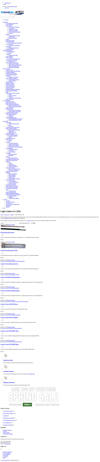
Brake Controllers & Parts (14, 105)
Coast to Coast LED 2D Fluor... (9, 304)
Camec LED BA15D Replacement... (10, 277)
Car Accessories (6, 100)
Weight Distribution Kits (11, 117)
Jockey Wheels (9, 57)
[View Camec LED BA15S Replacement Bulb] (10, 288)
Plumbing (8, 172)
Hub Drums (11, 131)
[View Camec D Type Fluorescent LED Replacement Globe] (13, 261)
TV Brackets (11, 28)
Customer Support (8, 371)
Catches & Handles (13, 135)
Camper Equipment (10, 133)
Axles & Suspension (10, 51)
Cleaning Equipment (10, 72)
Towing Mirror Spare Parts (11, 187)
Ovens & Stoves (9, 44)
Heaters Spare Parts (10, 40)
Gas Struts (8, 153)
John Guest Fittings (13, 173)
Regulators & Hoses (13, 149)
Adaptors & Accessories (14, 79)
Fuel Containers (9, 56)
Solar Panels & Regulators (11, 90)
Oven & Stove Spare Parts (14, 45)
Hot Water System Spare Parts (15, 43)
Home (2, 214)
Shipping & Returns (9, 382)
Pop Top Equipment (10, 179)
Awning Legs (9, 203)
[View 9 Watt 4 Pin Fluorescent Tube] (13, 248)
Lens (10, 124)
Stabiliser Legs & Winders (11, 60)
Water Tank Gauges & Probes (15, 65)
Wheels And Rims (13, 195)
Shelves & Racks (9, 88)
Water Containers (9, 99)
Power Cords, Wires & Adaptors (16, 146)
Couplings (8, 54)
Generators (8, 76)
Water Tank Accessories (14, 63)
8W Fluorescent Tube (8, 218)
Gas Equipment (9, 148)
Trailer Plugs (11, 115)
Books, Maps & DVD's (11, 102)
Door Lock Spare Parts (14, 170)
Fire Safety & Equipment (11, 74)
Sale (4, 208)
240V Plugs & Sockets (14, 144)
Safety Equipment (10, 107)
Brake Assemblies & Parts (14, 129)
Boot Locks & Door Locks (14, 168)
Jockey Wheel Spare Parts (14, 58)
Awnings (5, 199)
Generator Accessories (13, 77)
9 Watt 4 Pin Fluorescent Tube (9, 250)
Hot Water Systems (10, 41)
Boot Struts (11, 155)
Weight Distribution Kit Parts (15, 120)
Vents (7, 189)
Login (4, 4)
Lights (10, 162)
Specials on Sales (8, 360)
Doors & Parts (9, 139)
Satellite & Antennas (13, 29)
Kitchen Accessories (10, 83)
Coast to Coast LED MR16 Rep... (10, 344)
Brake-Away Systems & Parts (15, 106)
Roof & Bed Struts (13, 154)
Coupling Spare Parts (13, 55)
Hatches (7, 156)
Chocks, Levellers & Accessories (13, 71)
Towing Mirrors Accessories (15, 110)
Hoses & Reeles (12, 80)
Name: (2, 223)
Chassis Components (7, 50)
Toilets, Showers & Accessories (13, 93)
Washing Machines (10, 49)
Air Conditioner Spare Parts (12, 23)
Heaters (7, 39)
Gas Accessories (12, 151)
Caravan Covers (9, 69)
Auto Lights (8, 122)
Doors (10, 140)
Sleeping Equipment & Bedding (13, 89)
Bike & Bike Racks (10, 101)
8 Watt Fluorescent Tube (7, 232)
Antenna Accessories (13, 30)
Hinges (10, 137)
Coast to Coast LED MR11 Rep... (10, 331)
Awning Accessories (10, 202)
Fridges (7, 34)
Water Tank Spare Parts (14, 66)
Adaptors (11, 116)
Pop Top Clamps (12, 183)
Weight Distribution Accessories (15, 118)
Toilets (10, 94)
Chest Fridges (12, 36)
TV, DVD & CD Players (14, 27)
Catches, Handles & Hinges (12, 134)
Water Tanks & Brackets (14, 67)
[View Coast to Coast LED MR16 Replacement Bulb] (11, 341)
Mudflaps (11, 197)
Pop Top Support (12, 181)
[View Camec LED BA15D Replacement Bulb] (10, 274)
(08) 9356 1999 (13, 6)
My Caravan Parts (5, 460)
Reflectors (11, 126)
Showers (10, 96)
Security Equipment (10, 87)
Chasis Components (7, 451)
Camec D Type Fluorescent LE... (10, 264)
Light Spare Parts (12, 165)
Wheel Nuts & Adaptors (14, 198)
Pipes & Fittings (12, 175)
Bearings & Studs (12, 132)
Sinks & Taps (11, 177)
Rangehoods (8, 46)
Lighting (8, 161)
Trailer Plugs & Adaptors (11, 113)
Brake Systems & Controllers (12, 104)
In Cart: (5, 19)
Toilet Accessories (12, 95)
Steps (7, 91)
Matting (7, 206)
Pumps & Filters (12, 176)
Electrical (8, 142)
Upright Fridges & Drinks (14, 35)
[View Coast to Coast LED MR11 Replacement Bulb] (11, 328)
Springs (10, 52)
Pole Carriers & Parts (10, 85)
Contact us (29, 220)
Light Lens (11, 164)
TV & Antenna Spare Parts (14, 32)
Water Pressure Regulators (14, 178)
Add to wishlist (11, 224)
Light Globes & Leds (13, 166)
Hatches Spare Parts (13, 157)
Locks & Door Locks (10, 167)
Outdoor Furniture (10, 84)
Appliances (5, 22)
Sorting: (20, 223)
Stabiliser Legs (12, 61)
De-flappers (8, 205)
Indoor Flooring (9, 82)
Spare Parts (5, 121)
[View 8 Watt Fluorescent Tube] (13, 230)
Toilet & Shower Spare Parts (15, 98)
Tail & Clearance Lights (14, 123)
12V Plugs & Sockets (13, 143)
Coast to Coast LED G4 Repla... (9, 317)
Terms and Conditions (8, 433)
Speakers (11, 33)
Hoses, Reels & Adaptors (11, 78)
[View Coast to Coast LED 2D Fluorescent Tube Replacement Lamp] (14, 301)
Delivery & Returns (7, 430)
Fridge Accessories (13, 38)
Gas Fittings (11, 150)
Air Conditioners (9, 24)
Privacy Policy (6, 432)
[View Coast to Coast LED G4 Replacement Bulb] (10, 314)
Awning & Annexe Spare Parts (12, 127)
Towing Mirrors (9, 109)
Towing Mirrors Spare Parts (15, 111)
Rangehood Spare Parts (14, 47)
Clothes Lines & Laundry (11, 73)
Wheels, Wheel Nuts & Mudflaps (13, 194)
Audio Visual (9, 25)
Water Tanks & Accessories (12, 62)
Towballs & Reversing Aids (12, 112)
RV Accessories (6, 68)
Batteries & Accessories (14, 145)
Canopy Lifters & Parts (14, 182)
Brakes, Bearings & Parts (11, 128)
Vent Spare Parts (12, 190)
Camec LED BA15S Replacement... (10, 290)
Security (5, 431)
